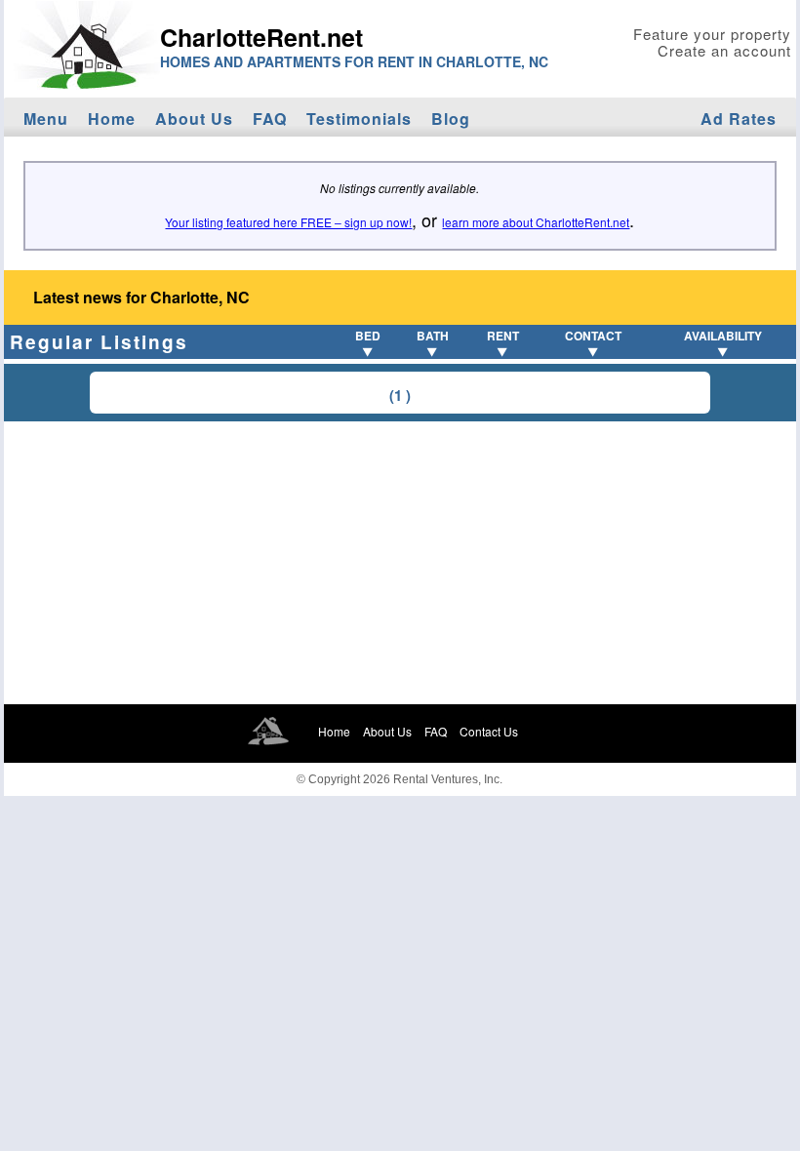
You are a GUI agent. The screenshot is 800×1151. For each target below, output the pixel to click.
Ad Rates (738, 118)
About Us (194, 118)
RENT (503, 335)
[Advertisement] (400, 562)
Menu (45, 118)
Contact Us (489, 731)
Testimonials (359, 118)
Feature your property (712, 33)
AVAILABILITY (723, 335)
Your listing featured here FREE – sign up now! (288, 222)
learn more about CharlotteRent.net (535, 222)
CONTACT (593, 335)
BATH (433, 335)
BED (367, 335)
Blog (450, 118)
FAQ (270, 118)
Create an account (724, 50)
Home (112, 118)
